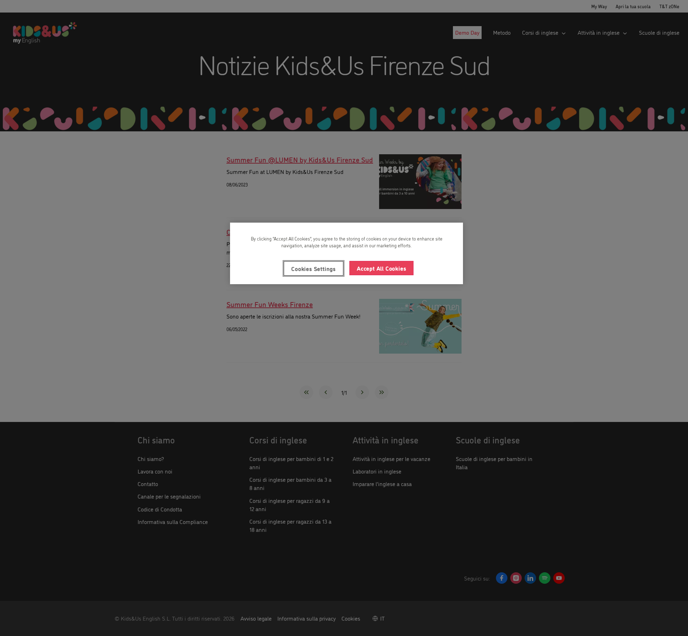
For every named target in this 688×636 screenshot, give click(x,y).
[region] (346, 253)
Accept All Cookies (381, 268)
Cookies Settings (313, 268)
